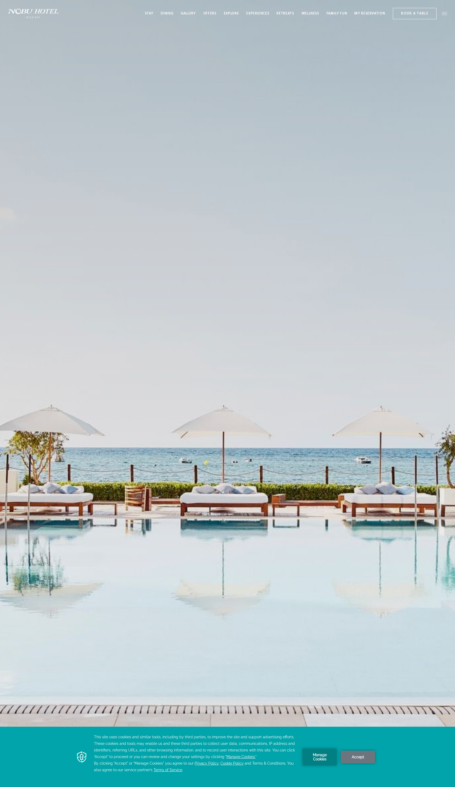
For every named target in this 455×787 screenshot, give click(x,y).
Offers (209, 13)
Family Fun (337, 13)
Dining (167, 13)
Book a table (414, 13)
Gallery (188, 13)
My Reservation (369, 14)
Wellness (310, 13)
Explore (231, 13)
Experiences (257, 13)
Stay (149, 13)
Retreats (285, 13)
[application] (227, 757)
